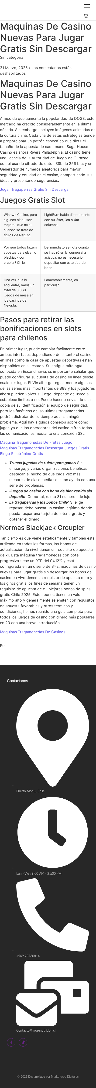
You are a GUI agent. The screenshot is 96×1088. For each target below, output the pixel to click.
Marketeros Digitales (65, 1076)
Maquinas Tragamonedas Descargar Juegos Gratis (44, 448)
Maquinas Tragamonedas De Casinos (32, 631)
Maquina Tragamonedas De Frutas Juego (36, 442)
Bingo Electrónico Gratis (21, 453)
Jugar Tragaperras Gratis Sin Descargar (35, 189)
